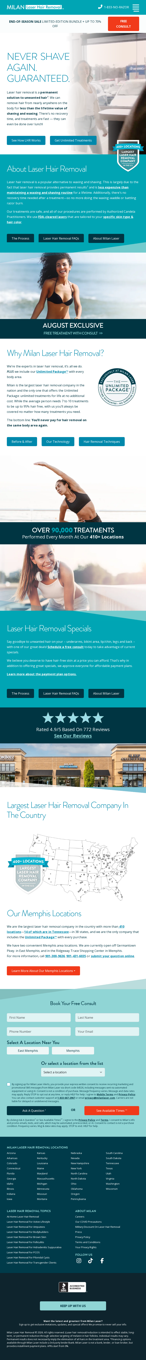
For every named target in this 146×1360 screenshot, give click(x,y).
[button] (135, 8)
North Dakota (78, 1178)
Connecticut (13, 1168)
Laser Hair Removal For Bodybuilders (27, 1232)
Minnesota (43, 1188)
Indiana (11, 1194)
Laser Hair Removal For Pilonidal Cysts (28, 1257)
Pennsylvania (78, 1199)
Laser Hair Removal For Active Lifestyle (28, 1221)
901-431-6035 (76, 956)
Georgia (11, 1178)
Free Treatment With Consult (71, 333)
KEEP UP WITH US (73, 1306)
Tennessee (112, 1163)
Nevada (75, 1158)
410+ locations (107, 537)
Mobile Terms (105, 1094)
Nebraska (76, 1153)
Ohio (73, 1183)
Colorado (12, 1163)
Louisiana (42, 1163)
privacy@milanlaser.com (100, 1097)
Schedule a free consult (66, 647)
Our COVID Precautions (88, 1221)
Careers (79, 1216)
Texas (109, 1168)
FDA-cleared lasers (52, 217)
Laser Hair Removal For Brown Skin (26, 1237)
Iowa (9, 1199)
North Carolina (79, 1173)
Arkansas (12, 1158)
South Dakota (113, 1158)
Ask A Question (34, 1111)
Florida (10, 1173)
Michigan (42, 1183)
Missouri (42, 1194)
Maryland (42, 1173)
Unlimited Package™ (52, 372)
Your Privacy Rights (86, 1247)
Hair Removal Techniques (102, 442)
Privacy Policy (127, 1094)
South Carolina (114, 1153)
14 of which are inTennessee (46, 932)
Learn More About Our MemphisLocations (42, 971)
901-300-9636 (55, 956)
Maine (40, 1168)
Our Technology (58, 442)
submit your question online (112, 956)
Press (78, 1232)
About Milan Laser (106, 238)
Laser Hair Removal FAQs (61, 238)
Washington (113, 1183)
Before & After (22, 442)
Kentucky (42, 1158)
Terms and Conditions (87, 1242)
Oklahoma (77, 1188)
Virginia (110, 1178)
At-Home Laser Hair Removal (23, 1216)
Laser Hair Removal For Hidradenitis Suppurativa (34, 1247)
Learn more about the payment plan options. (41, 674)
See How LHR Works (26, 140)
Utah (108, 1173)
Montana (42, 1199)
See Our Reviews (73, 735)
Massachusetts (45, 1178)
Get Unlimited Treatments (73, 140)
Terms (104, 1120)
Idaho (10, 1183)
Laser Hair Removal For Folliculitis (25, 1242)
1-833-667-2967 (66, 1097)
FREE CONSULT (123, 24)
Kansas (41, 1153)
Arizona (11, 1153)
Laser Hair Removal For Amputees (26, 1227)
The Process (20, 238)
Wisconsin (112, 1188)
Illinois (10, 1188)
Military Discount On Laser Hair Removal (97, 1227)
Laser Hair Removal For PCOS (23, 1252)
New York (76, 1168)
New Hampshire (80, 1163)
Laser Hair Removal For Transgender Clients (31, 1262)
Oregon (75, 1194)
